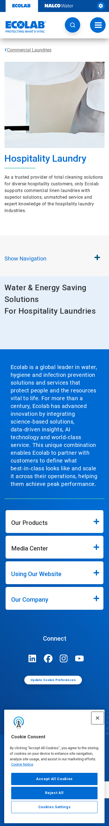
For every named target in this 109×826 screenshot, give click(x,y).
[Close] (97, 718)
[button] (72, 25)
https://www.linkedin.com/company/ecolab (32, 658)
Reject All (54, 793)
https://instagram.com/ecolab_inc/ (63, 658)
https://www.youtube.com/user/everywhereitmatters (79, 658)
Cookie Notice (22, 764)
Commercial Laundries (29, 50)
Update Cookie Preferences (53, 680)
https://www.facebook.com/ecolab (48, 658)
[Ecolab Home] (23, 26)
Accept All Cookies (54, 779)
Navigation (25, 258)
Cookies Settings (54, 807)
